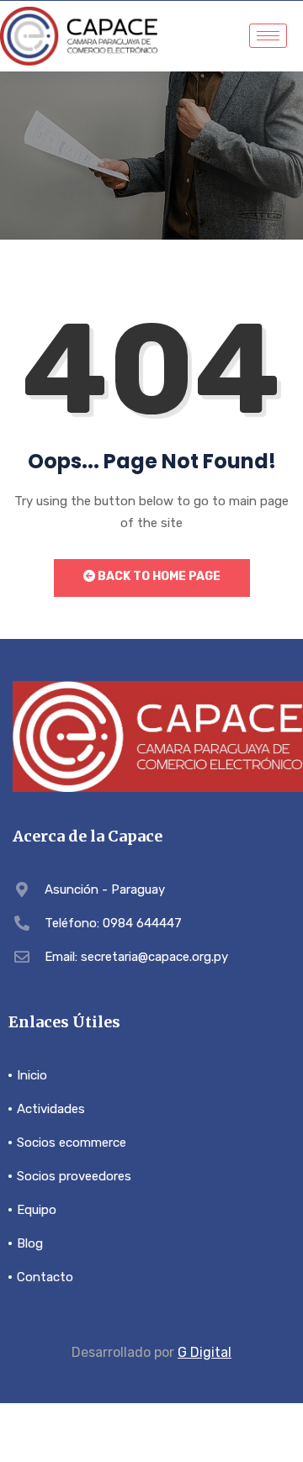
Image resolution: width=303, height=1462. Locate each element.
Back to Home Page (158, 576)
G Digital (204, 1352)
